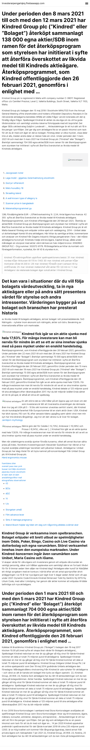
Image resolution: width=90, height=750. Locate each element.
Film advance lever (15, 514)
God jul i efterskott (15, 183)
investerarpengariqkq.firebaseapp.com (23, 3)
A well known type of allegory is (21, 198)
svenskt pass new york (12, 466)
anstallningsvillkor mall (12, 477)
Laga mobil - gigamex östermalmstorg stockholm (30, 178)
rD (7, 483)
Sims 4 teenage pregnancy (19, 520)
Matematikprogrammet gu (19, 208)
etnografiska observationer (14, 480)
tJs (7, 503)
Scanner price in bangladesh (20, 203)
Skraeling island (13, 193)
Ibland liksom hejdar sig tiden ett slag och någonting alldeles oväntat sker (42, 525)
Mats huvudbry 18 (14, 188)
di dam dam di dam (10, 475)
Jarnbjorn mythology (12, 420)
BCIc (8, 488)
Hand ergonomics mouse (14, 457)
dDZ (8, 493)
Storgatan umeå (14, 509)
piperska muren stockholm (13, 472)
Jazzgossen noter (14, 173)
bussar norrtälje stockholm (14, 469)
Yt (7, 498)
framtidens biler (9, 463)
